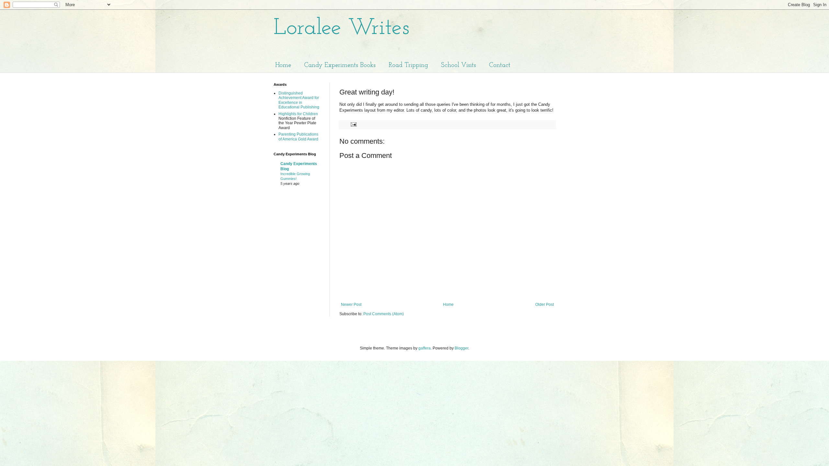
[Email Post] (353, 124)
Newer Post (351, 304)
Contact (499, 65)
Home (283, 65)
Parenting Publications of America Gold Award (298, 136)
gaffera (424, 348)
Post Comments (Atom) (383, 314)
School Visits (458, 65)
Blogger (461, 348)
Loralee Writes (341, 28)
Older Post (544, 304)
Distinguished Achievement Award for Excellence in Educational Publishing (298, 100)
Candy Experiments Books (340, 65)
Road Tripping (408, 65)
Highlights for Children (298, 114)
